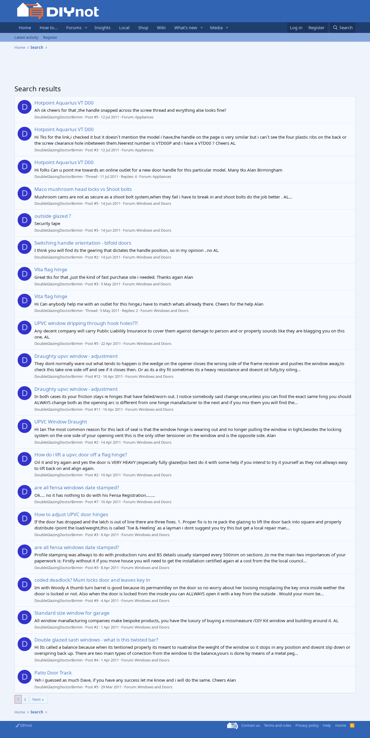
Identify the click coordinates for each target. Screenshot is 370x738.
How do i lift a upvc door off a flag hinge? (80, 454)
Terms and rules (277, 725)
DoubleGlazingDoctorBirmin (58, 117)
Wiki (161, 27)
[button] (86, 27)
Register (50, 37)
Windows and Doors (153, 203)
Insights (102, 27)
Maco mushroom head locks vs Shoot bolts (83, 189)
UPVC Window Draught (60, 421)
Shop (143, 27)
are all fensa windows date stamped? (76, 487)
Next (36, 699)
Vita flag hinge (50, 269)
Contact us (250, 725)
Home (25, 27)
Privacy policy (307, 725)
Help (327, 725)
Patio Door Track (53, 672)
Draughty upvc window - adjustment (76, 356)
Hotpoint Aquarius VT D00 (64, 102)
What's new (185, 27)
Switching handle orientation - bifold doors (82, 242)
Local (124, 27)
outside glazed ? (52, 216)
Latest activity (26, 37)
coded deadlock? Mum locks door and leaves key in (92, 580)
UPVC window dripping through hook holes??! (86, 323)
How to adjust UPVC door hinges (71, 514)
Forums (74, 27)
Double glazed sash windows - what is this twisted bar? (96, 639)
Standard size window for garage (72, 612)
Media (216, 27)
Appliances (144, 117)
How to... (49, 27)
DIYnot (25, 725)
